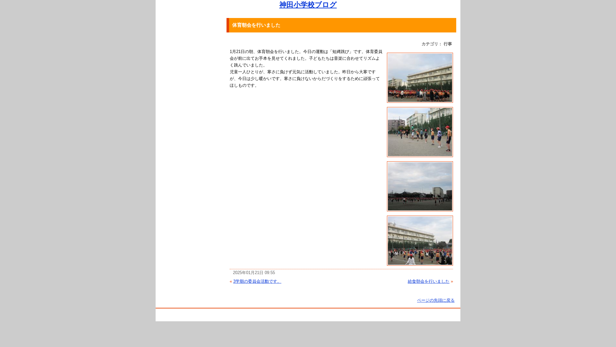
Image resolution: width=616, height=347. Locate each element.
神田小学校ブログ (308, 5)
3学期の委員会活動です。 (257, 281)
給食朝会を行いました (428, 281)
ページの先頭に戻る (436, 300)
